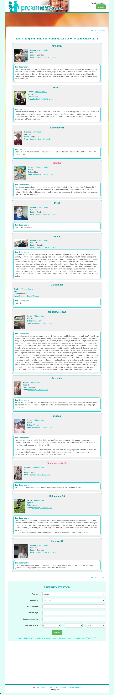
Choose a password (30, 619)
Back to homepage (98, 31)
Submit (57, 633)
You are (35, 594)
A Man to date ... (43, 50)
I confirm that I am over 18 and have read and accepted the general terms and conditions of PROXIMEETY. (57, 638)
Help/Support (61, 687)
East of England (50, 57)
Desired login (33, 613)
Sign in (101, 7)
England (39, 57)
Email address (32, 607)
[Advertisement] (57, 19)
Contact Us (51, 687)
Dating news (40, 687)
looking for (34, 600)
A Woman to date (41, 167)
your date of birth (31, 625)
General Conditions (75, 687)
